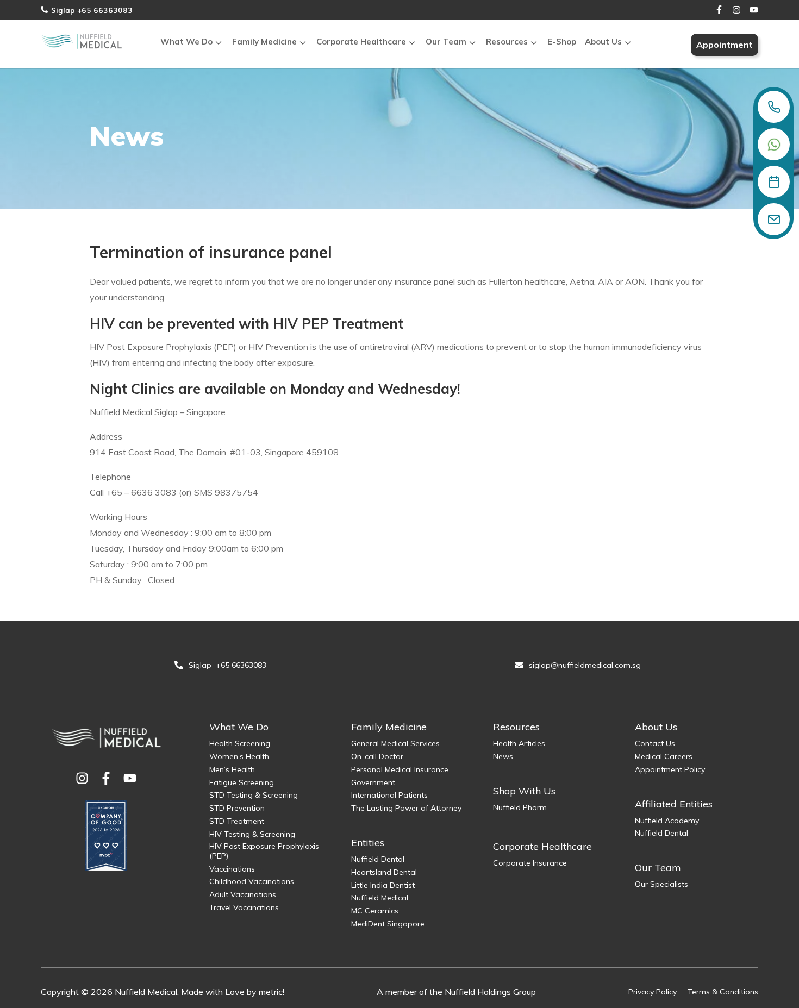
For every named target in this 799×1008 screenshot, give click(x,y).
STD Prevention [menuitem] (237, 808)
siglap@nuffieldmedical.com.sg (586, 665)
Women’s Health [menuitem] (239, 756)
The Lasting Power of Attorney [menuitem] (406, 808)
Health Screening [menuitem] (239, 743)
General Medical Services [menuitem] (395, 743)
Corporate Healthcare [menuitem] (361, 41)
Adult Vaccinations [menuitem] (242, 894)
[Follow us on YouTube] (754, 9)
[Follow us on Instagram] (736, 9)
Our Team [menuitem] (446, 41)
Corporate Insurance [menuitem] (530, 863)
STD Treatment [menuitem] (236, 821)
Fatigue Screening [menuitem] (241, 782)
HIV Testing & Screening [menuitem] (252, 834)
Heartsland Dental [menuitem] (384, 872)
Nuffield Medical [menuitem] (379, 898)
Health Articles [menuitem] (519, 743)
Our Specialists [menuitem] (661, 884)
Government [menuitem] (373, 782)
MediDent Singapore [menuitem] (388, 924)
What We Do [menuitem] (186, 41)
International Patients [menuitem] (389, 795)
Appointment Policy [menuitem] (670, 769)
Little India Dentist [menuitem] (383, 885)
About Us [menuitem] (603, 41)
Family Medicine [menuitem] (264, 41)
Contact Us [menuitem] (655, 743)
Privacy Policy (652, 992)
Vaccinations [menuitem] (232, 869)
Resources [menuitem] (507, 41)
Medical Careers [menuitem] (663, 756)
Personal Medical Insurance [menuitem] (399, 769)
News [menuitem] (503, 756)
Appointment (724, 44)
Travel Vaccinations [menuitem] (244, 907)
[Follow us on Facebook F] (719, 9)
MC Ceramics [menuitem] (374, 911)
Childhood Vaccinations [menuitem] (251, 881)
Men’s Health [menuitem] (232, 769)
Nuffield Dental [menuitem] (377, 859)
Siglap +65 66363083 (92, 10)
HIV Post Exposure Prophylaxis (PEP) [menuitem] (264, 851)
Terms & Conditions (723, 992)
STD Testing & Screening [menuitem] (253, 795)
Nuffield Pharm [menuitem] (520, 807)
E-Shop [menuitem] (561, 41)
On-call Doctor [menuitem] (377, 756)
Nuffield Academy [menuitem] (667, 820)
